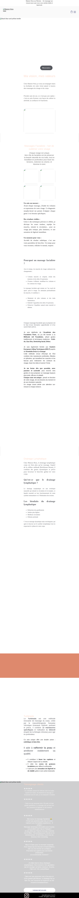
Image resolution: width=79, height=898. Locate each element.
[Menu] (75, 12)
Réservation (46, 68)
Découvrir (30, 68)
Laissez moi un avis (39, 890)
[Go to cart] (71, 12)
